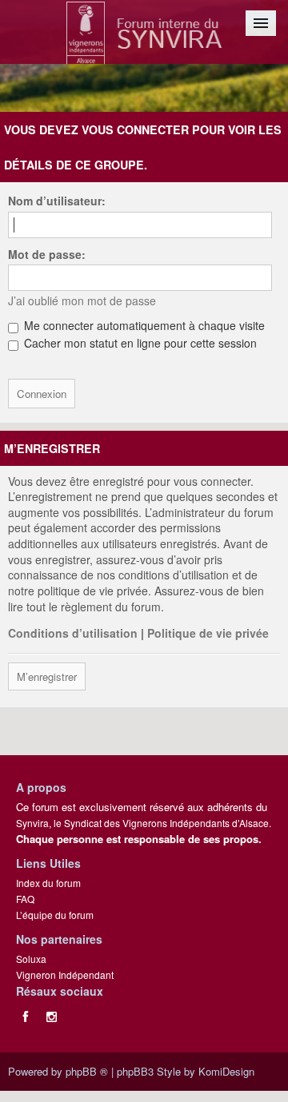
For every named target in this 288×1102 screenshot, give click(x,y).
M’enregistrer (47, 676)
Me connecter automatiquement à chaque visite (143, 325)
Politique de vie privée (208, 633)
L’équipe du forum (55, 914)
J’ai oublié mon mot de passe (82, 300)
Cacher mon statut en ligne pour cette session (139, 343)
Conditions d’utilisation (73, 633)
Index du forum (48, 882)
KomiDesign (226, 1071)
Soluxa (31, 958)
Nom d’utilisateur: (57, 201)
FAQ (25, 898)
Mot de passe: (47, 254)
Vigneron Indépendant (65, 974)
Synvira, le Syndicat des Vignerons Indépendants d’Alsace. (143, 822)
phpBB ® (87, 1071)
